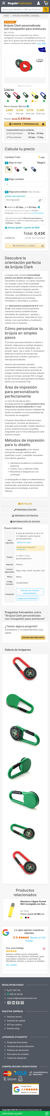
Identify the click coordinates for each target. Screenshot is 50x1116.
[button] (28, 106)
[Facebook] (18, 1002)
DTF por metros (14, 1024)
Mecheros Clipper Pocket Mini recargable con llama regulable (33, 904)
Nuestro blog (13, 1028)
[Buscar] (46, 9)
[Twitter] (9, 1002)
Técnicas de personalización (20, 1046)
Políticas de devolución (18, 1050)
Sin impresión (13, 200)
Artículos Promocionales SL (30, 1110)
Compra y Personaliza (25, 124)
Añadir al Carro (25, 245)
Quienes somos (14, 1017)
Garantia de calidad (16, 1020)
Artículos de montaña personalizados (30, 591)
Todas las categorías (16, 1058)
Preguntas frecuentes (17, 1042)
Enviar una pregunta (33, 637)
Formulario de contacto (18, 1054)
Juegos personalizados (27, 598)
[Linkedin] (13, 1002)
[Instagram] (22, 1002)
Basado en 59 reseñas (29, 1092)
